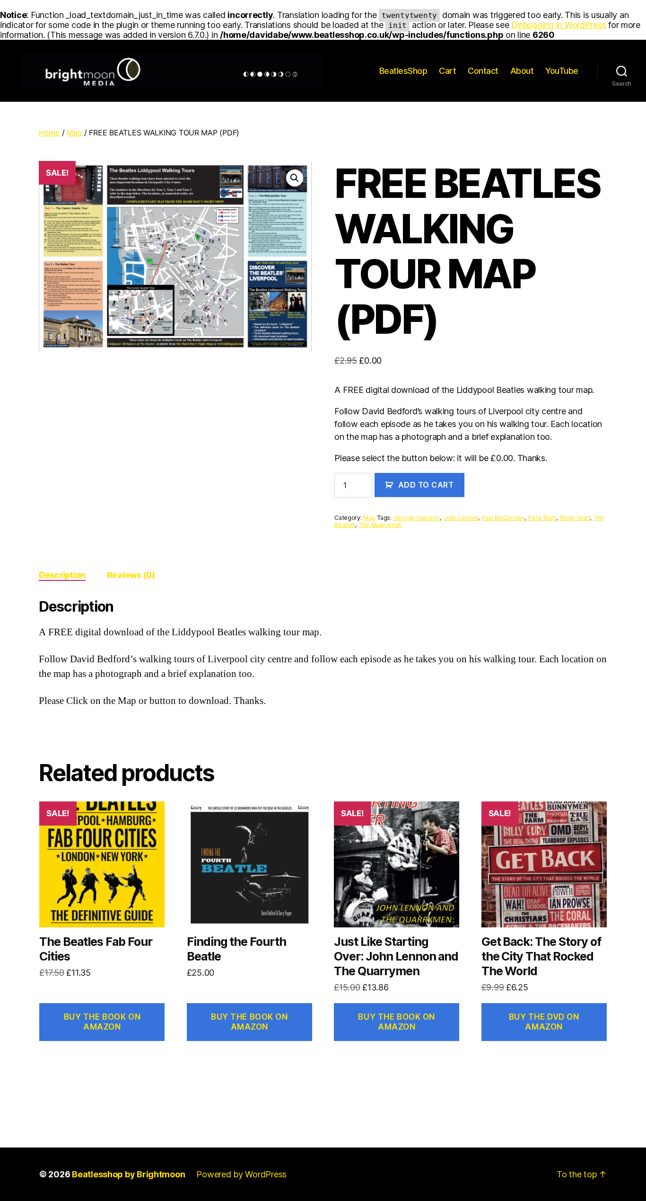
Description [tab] (62, 575)
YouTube (561, 71)
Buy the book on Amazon (102, 1022)
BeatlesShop (403, 71)
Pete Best (542, 517)
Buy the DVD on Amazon (544, 1022)
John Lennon (460, 517)
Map (74, 132)
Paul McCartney (503, 517)
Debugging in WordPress (558, 25)
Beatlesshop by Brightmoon (128, 1174)
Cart (447, 71)
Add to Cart (426, 484)
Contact (483, 71)
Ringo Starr (574, 517)
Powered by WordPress (241, 1174)
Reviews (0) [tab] (131, 575)
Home (49, 132)
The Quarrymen (380, 524)
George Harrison (416, 517)
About (522, 71)
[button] (294, 178)
